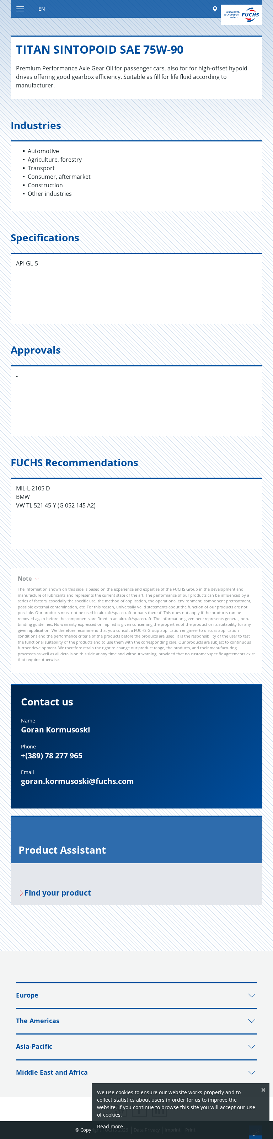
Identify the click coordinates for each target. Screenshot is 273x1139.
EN (41, 8)
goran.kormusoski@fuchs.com (77, 781)
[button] (136, 578)
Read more (110, 1126)
